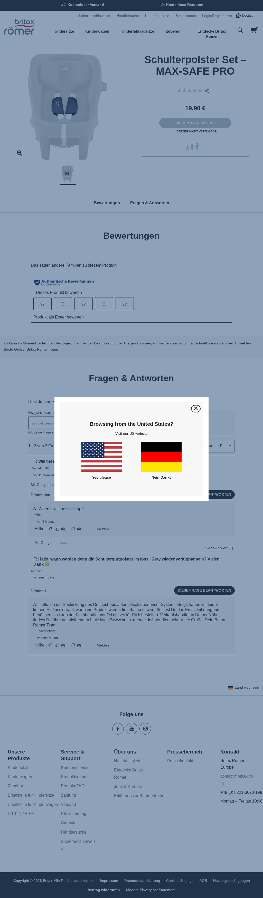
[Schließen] (196, 408)
